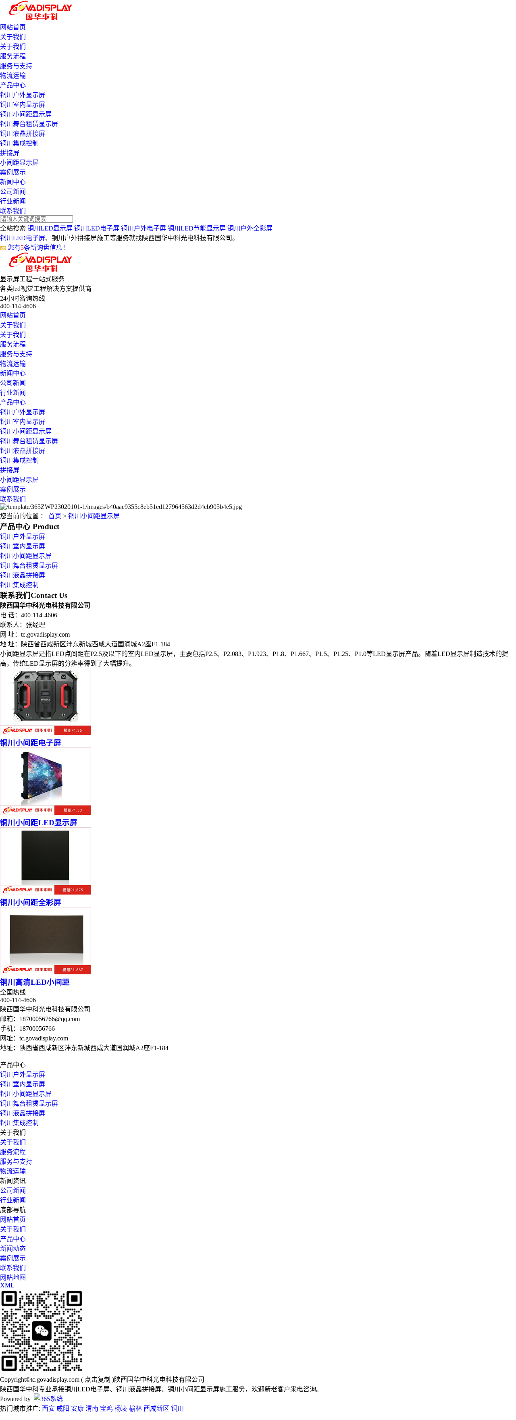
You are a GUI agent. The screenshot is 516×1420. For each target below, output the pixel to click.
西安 (48, 1408)
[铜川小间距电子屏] (45, 732)
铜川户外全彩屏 (250, 228)
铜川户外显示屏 (22, 94)
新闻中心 (13, 182)
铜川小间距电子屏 (30, 743)
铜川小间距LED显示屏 (38, 822)
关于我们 (13, 36)
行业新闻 (13, 201)
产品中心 (13, 85)
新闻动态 (13, 1248)
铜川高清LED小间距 (35, 982)
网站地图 (13, 1277)
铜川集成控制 (19, 143)
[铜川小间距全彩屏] (45, 892)
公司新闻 (13, 191)
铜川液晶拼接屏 (22, 133)
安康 (77, 1408)
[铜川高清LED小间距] (45, 972)
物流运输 (13, 75)
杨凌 (120, 1408)
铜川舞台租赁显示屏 (29, 123)
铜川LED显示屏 (50, 228)
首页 (54, 516)
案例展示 (13, 172)
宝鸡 (106, 1408)
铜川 (177, 1408)
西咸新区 (156, 1408)
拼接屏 (9, 152)
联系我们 (13, 211)
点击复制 (97, 1379)
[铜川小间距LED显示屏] (45, 812)
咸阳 (62, 1408)
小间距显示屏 (19, 162)
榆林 (135, 1408)
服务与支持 (16, 65)
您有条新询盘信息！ (38, 247)
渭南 (91, 1408)
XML (7, 1285)
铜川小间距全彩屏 (30, 902)
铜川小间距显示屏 (26, 114)
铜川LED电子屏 (96, 228)
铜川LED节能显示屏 (197, 228)
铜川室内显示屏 (22, 104)
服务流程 (13, 56)
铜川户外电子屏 (143, 228)
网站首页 (13, 27)
